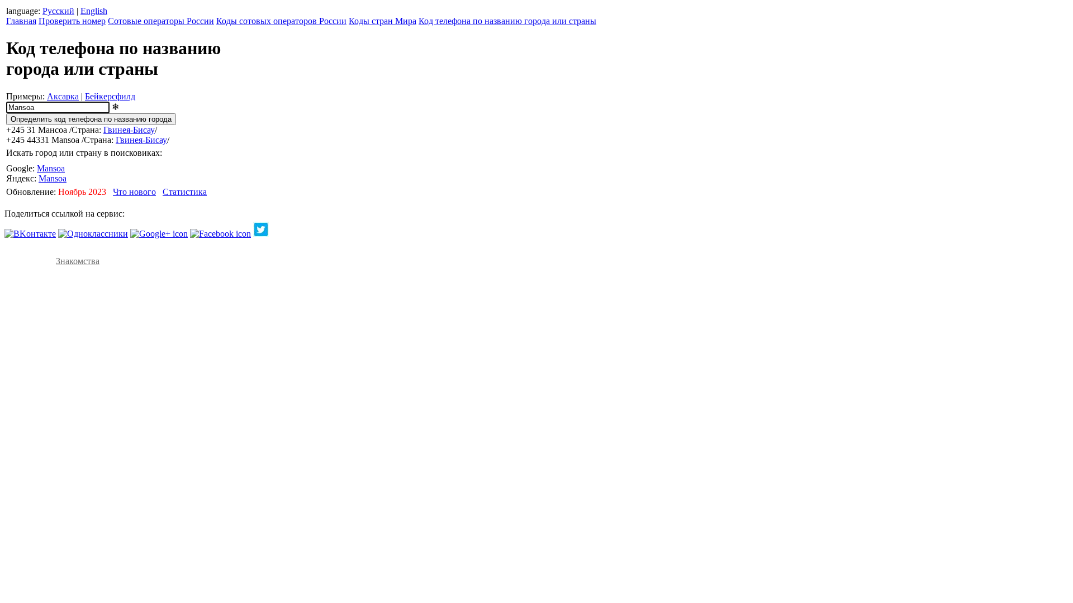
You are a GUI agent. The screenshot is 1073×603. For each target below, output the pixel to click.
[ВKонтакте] (30, 233)
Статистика (185, 192)
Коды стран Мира (382, 21)
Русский (58, 11)
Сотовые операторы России (161, 21)
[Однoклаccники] (93, 233)
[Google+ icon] (159, 233)
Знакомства (77, 261)
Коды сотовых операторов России (281, 21)
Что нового (134, 192)
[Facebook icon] (220, 233)
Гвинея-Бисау (129, 130)
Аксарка (63, 96)
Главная (21, 21)
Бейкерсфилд (110, 96)
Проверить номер (72, 21)
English (93, 11)
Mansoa (51, 168)
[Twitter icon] (261, 233)
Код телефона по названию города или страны (507, 21)
